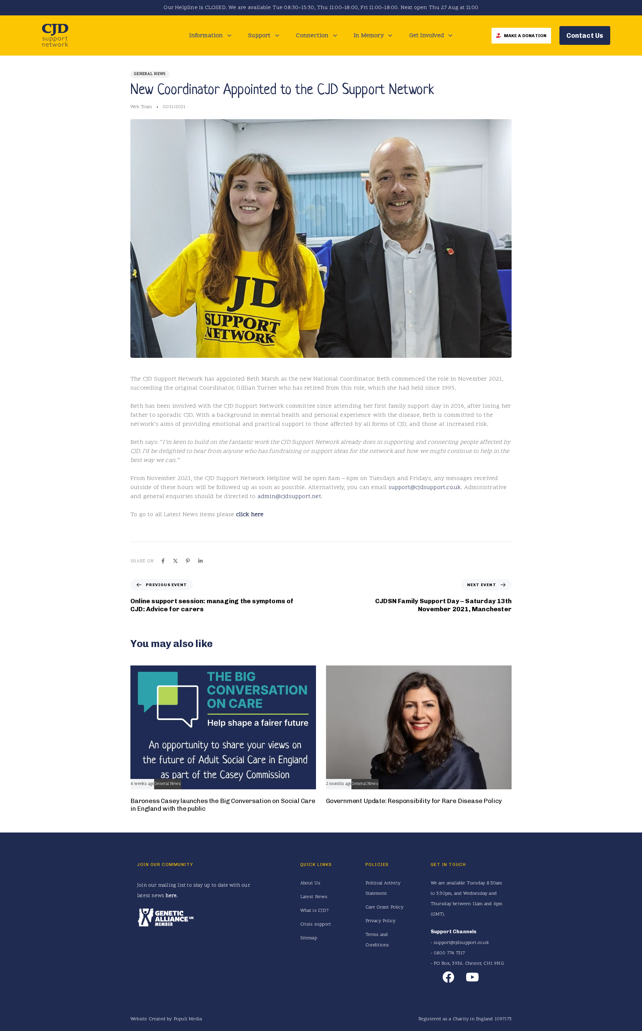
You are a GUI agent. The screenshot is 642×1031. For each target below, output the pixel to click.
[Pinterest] (187, 560)
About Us (310, 883)
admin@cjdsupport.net (289, 496)
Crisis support (315, 924)
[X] (175, 560)
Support (259, 35)
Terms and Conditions (377, 940)
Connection (312, 35)
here (171, 895)
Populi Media (188, 1019)
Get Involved (426, 35)
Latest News (314, 897)
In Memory (369, 35)
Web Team (141, 107)
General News (150, 74)
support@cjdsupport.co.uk (425, 487)
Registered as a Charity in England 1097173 (465, 1019)
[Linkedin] (200, 560)
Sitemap (308, 938)
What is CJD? (314, 910)
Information (206, 35)
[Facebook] (163, 560)
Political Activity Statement (383, 888)
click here (250, 514)
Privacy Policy (380, 921)
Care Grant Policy (384, 907)
